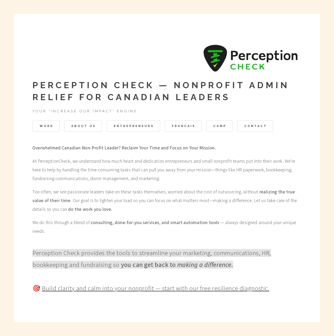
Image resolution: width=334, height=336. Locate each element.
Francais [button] (184, 126)
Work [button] (47, 126)
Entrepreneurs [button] (134, 126)
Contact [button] (255, 126)
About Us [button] (83, 126)
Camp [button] (220, 126)
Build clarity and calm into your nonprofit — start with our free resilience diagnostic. (155, 288)
